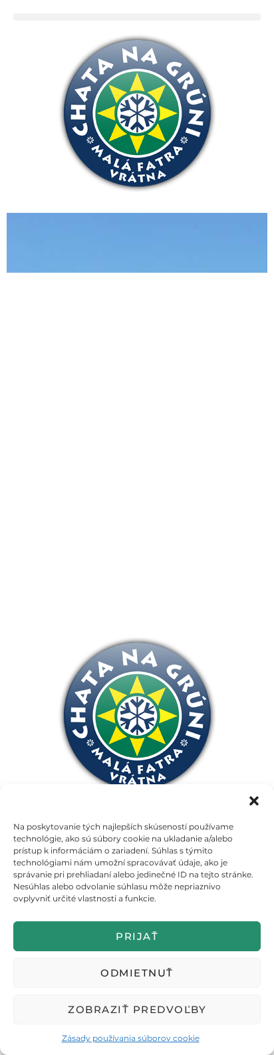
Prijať (137, 936)
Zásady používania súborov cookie (131, 1038)
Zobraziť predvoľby (137, 1009)
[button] (254, 801)
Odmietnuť (137, 973)
